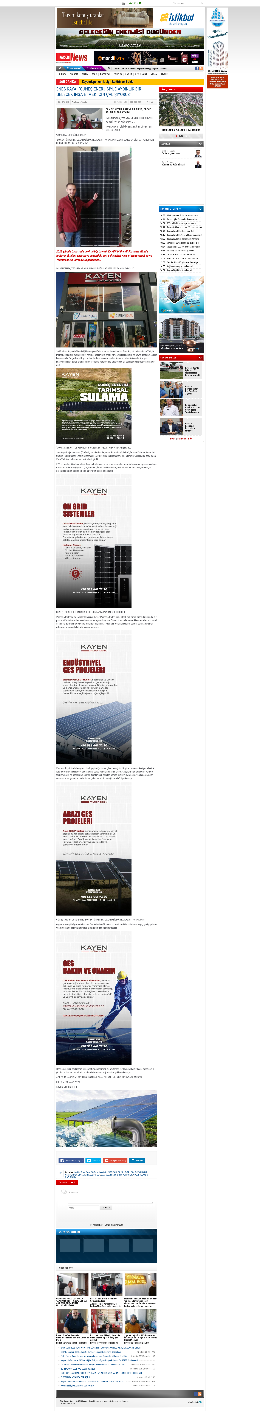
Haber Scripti (192, 1402)
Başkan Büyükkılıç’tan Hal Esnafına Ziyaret (132, 68)
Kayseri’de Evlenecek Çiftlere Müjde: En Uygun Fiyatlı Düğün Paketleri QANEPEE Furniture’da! (99, 1360)
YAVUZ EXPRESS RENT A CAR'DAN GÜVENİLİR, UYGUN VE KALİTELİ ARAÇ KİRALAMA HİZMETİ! (101, 1348)
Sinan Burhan (173, 163)
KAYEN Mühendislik (99, 1172)
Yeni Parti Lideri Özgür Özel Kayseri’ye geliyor (179, 264)
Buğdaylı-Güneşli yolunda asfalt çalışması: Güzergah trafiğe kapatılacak (176, 268)
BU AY (172, 439)
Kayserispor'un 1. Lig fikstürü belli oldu (107, 82)
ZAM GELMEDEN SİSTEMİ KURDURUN (116, 1175)
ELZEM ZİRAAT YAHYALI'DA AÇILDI (75, 1377)
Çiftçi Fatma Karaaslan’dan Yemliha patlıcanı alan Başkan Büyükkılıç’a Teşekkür (94, 1356)
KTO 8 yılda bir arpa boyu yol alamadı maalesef (179, 225)
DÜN (190, 439)
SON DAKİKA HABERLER (170, 209)
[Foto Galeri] (74, 68)
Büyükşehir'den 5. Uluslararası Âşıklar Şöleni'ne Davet (179, 217)
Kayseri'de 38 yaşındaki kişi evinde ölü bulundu (179, 245)
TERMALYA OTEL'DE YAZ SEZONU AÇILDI (78, 1369)
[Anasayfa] (60, 68)
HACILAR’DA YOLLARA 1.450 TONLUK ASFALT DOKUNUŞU (181, 131)
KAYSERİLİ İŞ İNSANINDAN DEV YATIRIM (77, 1386)
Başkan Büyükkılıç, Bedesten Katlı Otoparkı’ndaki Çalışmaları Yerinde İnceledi (178, 233)
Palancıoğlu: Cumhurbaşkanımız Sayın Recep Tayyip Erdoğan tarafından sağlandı (179, 221)
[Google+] (67, 102)
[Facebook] (59, 102)
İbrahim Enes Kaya (82, 1172)
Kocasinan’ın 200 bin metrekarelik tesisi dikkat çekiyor (180, 248)
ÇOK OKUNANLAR (168, 358)
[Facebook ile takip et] (197, 68)
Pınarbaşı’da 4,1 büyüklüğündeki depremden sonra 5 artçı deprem (177, 252)
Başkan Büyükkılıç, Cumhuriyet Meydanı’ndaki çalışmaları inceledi (176, 272)
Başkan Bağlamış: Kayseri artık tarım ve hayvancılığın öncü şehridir (179, 241)
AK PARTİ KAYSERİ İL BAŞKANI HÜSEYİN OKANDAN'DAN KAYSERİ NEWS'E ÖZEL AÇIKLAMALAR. (72, 1302)
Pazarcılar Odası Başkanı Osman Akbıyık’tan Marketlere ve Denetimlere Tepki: (93, 1364)
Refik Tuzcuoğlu (171, 152)
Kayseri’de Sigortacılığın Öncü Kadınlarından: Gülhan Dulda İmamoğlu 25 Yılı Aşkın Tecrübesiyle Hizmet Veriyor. (140, 1339)
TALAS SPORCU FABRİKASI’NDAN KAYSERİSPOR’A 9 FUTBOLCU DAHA (177, 256)
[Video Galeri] (94, 68)
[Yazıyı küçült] (146, 102)
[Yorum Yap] (131, 102)
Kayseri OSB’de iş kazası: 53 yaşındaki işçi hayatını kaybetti (181, 229)
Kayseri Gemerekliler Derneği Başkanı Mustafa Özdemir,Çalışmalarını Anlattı (92, 1381)
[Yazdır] (139, 102)
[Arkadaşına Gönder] (135, 102)
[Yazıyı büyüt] (153, 102)
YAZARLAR (165, 144)
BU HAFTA (181, 439)
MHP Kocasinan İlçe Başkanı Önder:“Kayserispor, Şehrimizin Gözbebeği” (91, 1352)
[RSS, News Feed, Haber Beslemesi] (201, 68)
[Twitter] (63, 102)
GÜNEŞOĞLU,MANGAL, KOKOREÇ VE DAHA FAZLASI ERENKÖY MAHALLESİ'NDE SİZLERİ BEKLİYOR (101, 1373)
